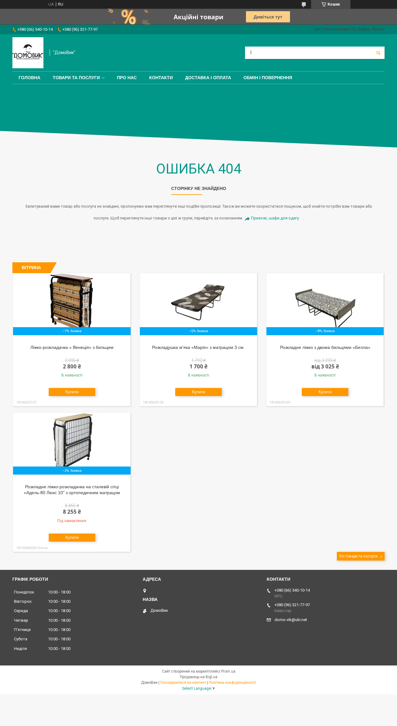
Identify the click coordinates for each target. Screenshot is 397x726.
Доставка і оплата (208, 77)
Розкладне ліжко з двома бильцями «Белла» (325, 347)
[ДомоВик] (27, 52)
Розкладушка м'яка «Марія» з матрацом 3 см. (198, 347)
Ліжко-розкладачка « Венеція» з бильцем (72, 347)
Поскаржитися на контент (183, 682)
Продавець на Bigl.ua (198, 677)
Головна (29, 77)
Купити (71, 392)
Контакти (161, 77)
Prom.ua (228, 671)
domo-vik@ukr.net (290, 619)
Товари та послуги (76, 77)
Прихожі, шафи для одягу (275, 218)
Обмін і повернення (267, 77)
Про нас (127, 77)
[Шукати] (378, 53)
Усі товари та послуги (358, 556)
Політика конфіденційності (232, 682)
